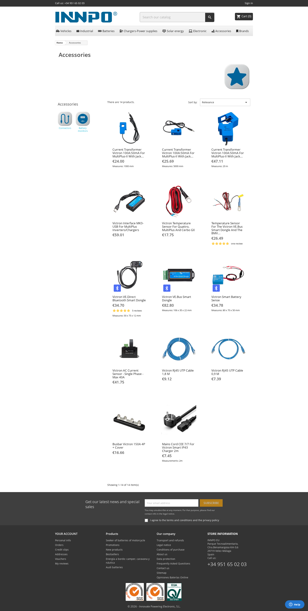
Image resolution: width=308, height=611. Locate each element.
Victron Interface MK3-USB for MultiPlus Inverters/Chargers (127, 226)
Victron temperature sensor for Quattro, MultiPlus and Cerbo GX (178, 226)
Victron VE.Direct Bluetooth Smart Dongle (129, 298)
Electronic (200, 31)
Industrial (86, 31)
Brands (244, 31)
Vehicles (65, 31)
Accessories (223, 31)
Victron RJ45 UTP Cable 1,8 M (178, 372)
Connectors (65, 127)
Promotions (112, 545)
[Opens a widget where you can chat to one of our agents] (294, 604)
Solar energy (175, 31)
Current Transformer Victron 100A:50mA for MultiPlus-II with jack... (128, 152)
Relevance (225, 102)
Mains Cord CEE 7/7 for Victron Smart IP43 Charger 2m (178, 447)
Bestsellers (112, 554)
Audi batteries (114, 567)
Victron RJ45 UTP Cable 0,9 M (227, 372)
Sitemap (161, 572)
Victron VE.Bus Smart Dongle (176, 298)
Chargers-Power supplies (140, 31)
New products (114, 549)
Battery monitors (83, 129)
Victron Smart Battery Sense (226, 298)
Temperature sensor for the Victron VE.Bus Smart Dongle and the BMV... (227, 228)
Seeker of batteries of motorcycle (125, 540)
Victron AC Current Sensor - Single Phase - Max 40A (127, 373)
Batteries (108, 31)
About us (162, 554)
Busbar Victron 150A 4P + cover (128, 445)
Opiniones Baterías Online (172, 577)
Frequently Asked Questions (173, 563)
